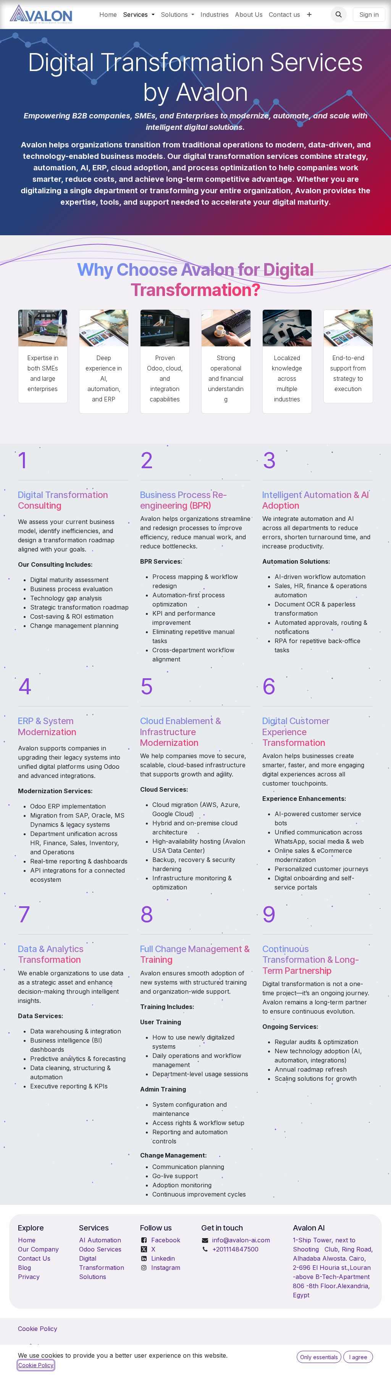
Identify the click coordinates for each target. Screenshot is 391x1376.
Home (27, 1240)
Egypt (301, 1295)
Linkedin (163, 1258)
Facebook (165, 1240)
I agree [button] (358, 1357)
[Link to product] (42, 328)
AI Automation (100, 1240)
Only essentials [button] (319, 1357)
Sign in (369, 14)
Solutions (92, 1277)
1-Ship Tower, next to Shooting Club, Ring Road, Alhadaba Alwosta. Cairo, (333, 1249)
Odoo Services (100, 1249)
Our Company (38, 1249)
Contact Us (34, 1258)
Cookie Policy (37, 1328)
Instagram (165, 1267)
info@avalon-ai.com (241, 1240)
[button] (339, 14)
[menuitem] (108, 14)
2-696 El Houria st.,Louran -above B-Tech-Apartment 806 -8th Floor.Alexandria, (332, 1277)
